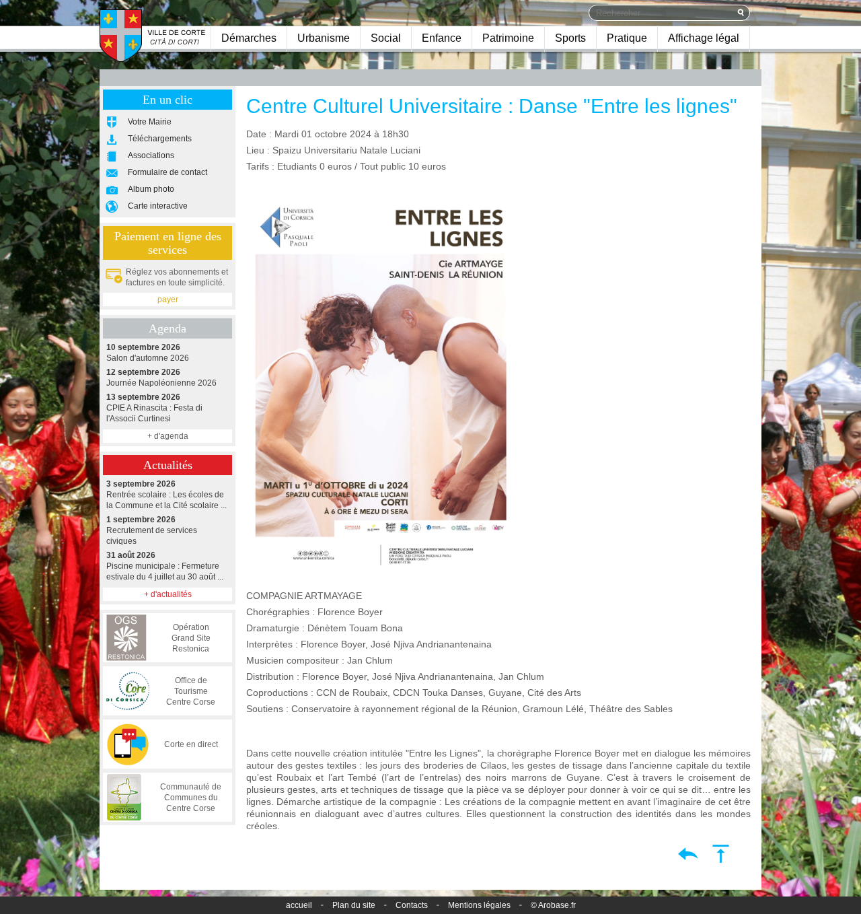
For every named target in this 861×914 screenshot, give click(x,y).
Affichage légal (703, 38)
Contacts (412, 905)
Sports (570, 38)
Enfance (441, 38)
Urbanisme (323, 38)
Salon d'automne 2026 (147, 353)
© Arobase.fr (553, 905)
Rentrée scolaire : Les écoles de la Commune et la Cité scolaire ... (166, 494)
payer (167, 299)
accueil (299, 905)
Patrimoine (508, 38)
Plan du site (353, 905)
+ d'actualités (168, 594)
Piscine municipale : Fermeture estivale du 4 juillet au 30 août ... (164, 566)
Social (386, 38)
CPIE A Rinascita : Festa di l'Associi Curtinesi (154, 407)
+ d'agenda (167, 436)
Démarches (248, 38)
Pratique (627, 38)
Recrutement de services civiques (151, 530)
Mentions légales (479, 905)
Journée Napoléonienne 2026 (161, 377)
